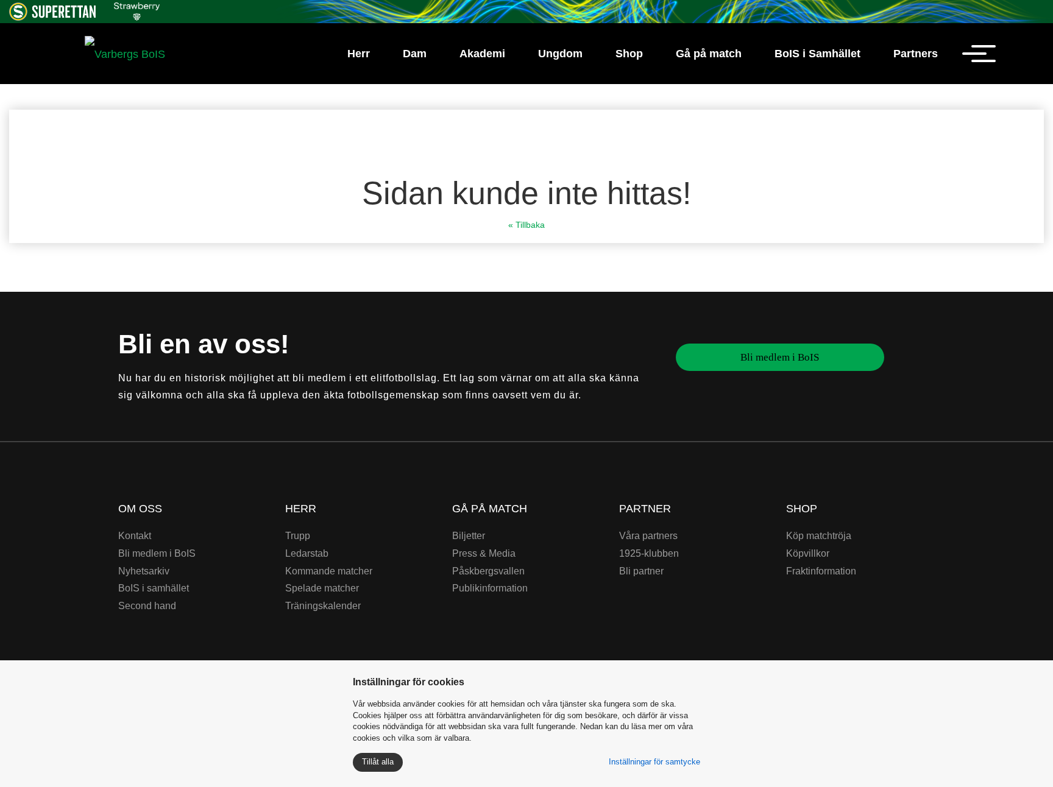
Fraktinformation (821, 571)
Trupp (297, 536)
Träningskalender (323, 606)
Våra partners (648, 536)
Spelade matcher (322, 588)
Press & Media (484, 553)
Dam (415, 54)
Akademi (482, 54)
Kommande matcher (328, 571)
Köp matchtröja (818, 536)
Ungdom (560, 54)
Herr (358, 54)
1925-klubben (649, 553)
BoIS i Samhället (817, 54)
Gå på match (709, 54)
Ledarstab (306, 553)
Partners (915, 54)
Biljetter (468, 536)
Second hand (147, 606)
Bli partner (641, 571)
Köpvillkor (807, 553)
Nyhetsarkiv (143, 571)
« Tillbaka (526, 225)
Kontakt (134, 536)
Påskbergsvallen (488, 571)
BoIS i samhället (153, 588)
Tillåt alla (378, 761)
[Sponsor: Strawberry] (137, 9)
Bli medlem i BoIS (779, 357)
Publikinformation (490, 588)
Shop (629, 54)
